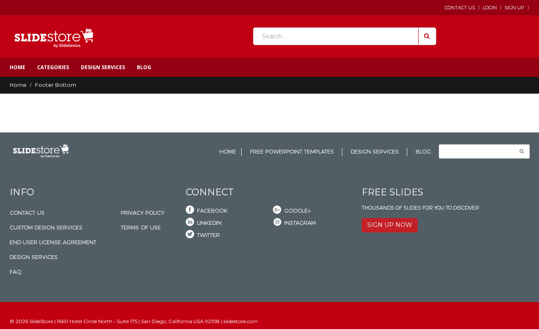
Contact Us (460, 8)
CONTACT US (27, 212)
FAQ (15, 271)
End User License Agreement (53, 242)
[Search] (426, 36)
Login (490, 8)
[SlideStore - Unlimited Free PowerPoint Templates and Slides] (54, 36)
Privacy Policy (142, 212)
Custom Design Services (46, 227)
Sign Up (514, 8)
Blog (144, 67)
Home (17, 67)
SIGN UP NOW (389, 225)
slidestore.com (241, 127)
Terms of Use (141, 227)
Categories (53, 67)
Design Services (103, 67)
